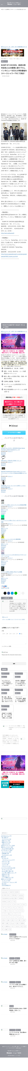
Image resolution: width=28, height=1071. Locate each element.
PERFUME (14, 895)
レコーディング (13, 917)
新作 (18, 923)
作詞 (12, 920)
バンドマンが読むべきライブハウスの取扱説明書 (13, 505)
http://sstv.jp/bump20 (7, 233)
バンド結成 (8, 619)
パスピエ (10, 910)
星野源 (22, 923)
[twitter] (5, 593)
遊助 (6, 929)
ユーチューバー (16, 914)
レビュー (21, 917)
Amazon (3, 454)
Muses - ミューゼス (14, 4)
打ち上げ (12, 923)
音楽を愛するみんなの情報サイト (14, 1050)
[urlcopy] (23, 593)
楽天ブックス (4, 509)
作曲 (8, 920)
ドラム (13, 907)
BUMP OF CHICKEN (14, 892)
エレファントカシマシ (6, 904)
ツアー (3, 619)
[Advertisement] (14, 28)
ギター (24, 904)
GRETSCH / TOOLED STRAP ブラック (11, 460)
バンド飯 (4, 910)
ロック (20, 619)
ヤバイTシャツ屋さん (6, 914)
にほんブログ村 (5, 588)
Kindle (2, 514)
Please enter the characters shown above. (12, 654)
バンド (12, 619)
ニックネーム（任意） (7, 646)
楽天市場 (3, 453)
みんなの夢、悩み (15, 1046)
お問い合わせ (18, 1048)
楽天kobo (3, 511)
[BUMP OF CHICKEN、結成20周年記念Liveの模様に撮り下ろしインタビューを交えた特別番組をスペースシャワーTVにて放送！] (12, 593)
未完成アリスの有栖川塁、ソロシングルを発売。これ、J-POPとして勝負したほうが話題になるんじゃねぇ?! (7, 716)
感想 (7, 923)
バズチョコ (20, 907)
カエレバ (10, 451)
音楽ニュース (5, 617)
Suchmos (21, 895)
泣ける (17, 926)
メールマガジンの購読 (14, 432)
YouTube (4, 901)
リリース (16, 619)
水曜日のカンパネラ (9, 926)
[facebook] (8, 593)
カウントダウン (17, 904)
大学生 (23, 920)
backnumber (5, 892)
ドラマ (8, 907)
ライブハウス (5, 917)
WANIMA (21, 898)
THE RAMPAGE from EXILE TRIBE (9, 898)
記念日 (23, 619)
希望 (3, 923)
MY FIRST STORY (6, 895)
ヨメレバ (10, 506)
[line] (15, 593)
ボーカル (21, 910)
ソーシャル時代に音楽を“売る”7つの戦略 (11, 572)
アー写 (14, 901)
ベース (15, 910)
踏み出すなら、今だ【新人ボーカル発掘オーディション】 (14, 403)
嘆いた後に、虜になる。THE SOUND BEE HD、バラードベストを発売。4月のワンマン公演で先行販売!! (7, 700)
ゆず (9, 901)
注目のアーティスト (6, 1046)
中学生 (3, 920)
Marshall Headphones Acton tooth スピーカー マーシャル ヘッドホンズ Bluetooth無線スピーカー (14, 473)
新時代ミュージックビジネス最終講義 (11, 539)
